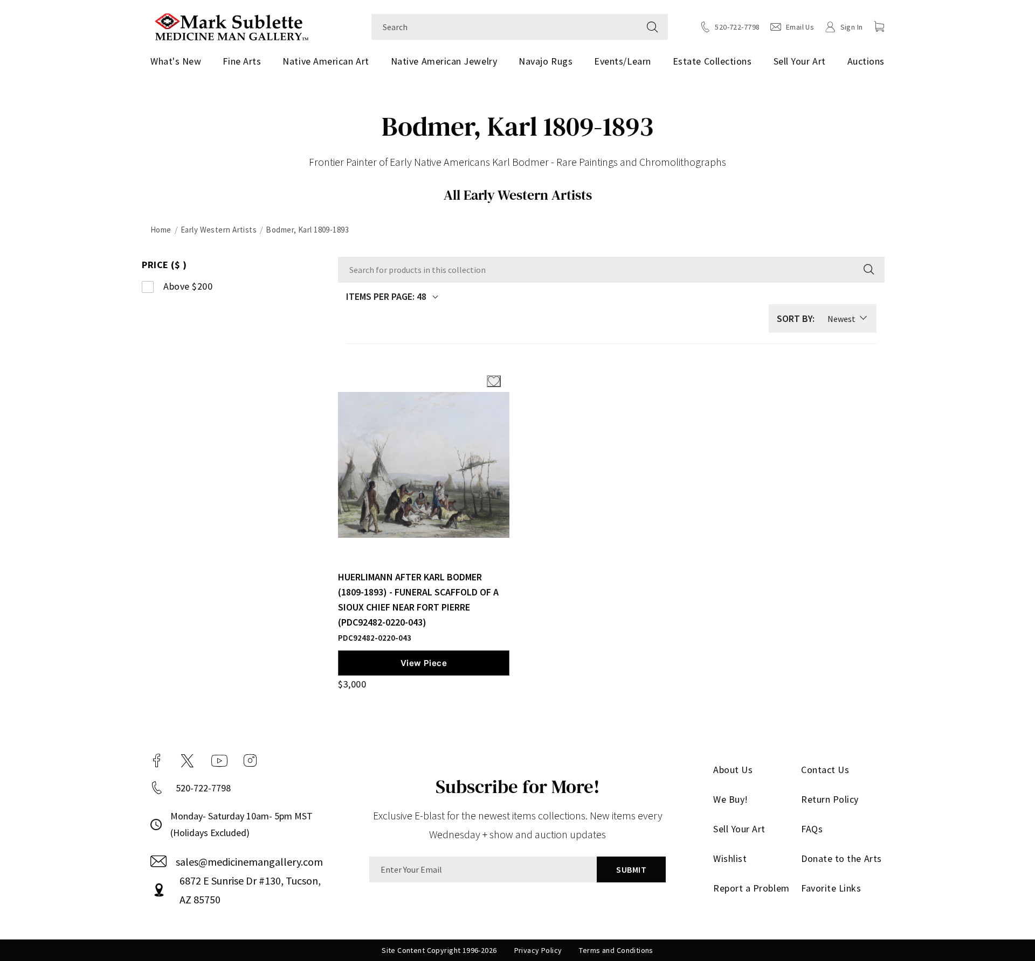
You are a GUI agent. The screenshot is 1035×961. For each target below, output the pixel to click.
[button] (879, 26)
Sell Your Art (800, 61)
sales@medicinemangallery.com (249, 861)
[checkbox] (220, 286)
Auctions (866, 61)
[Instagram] (250, 760)
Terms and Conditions (616, 950)
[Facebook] (156, 760)
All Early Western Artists (518, 195)
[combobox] (504, 27)
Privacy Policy (538, 950)
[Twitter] (187, 761)
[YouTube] (219, 761)
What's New (175, 61)
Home (160, 230)
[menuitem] (179, 61)
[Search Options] (868, 270)
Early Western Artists (219, 230)
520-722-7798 (203, 788)
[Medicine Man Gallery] (231, 25)
